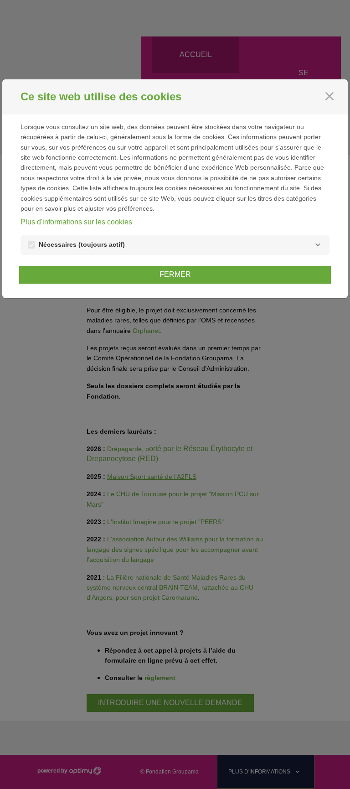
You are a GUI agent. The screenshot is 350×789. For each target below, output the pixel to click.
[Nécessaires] (317, 244)
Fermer (175, 274)
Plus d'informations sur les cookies (76, 222)
